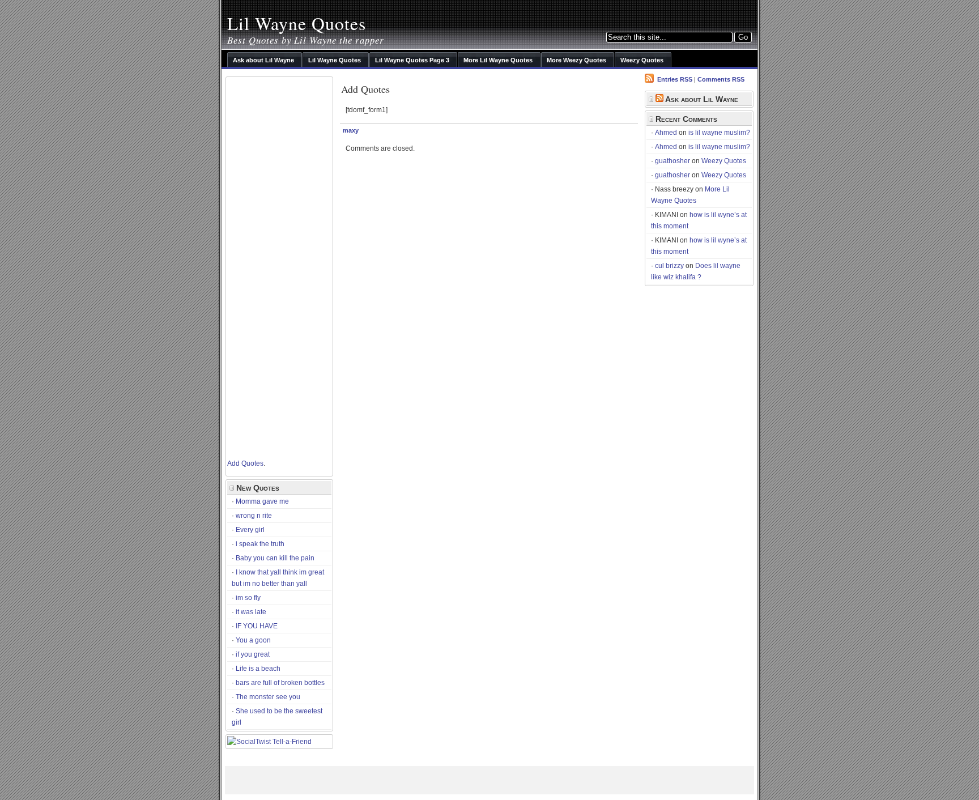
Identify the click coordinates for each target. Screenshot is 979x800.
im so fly (248, 598)
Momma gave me (262, 501)
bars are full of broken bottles (280, 683)
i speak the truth (260, 544)
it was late (251, 612)
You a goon (253, 640)
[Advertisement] (272, 265)
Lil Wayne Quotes (296, 23)
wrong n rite (254, 516)
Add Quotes (245, 463)
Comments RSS (720, 79)
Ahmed (666, 133)
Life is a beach (258, 669)
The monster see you (268, 697)
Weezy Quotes (723, 161)
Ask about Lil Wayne (701, 99)
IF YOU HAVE (257, 626)
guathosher (672, 161)
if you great (253, 654)
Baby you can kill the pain (275, 558)
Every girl (250, 530)
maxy (351, 130)
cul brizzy (669, 266)
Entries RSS (674, 79)
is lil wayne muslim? (719, 133)
